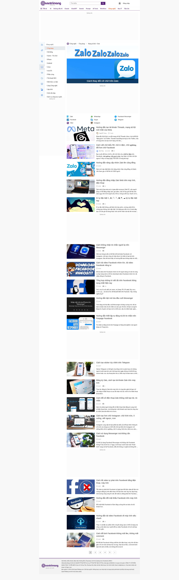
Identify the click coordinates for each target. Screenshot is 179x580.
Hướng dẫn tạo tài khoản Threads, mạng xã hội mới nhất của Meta (116, 128)
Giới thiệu (64, 561)
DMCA (110, 561)
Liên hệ (94, 561)
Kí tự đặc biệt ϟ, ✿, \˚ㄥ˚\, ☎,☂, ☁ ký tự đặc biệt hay (116, 199)
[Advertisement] (89, 27)
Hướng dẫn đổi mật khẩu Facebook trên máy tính (116, 498)
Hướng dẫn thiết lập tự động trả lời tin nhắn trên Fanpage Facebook (116, 317)
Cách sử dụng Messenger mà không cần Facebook (113, 434)
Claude (67, 8)
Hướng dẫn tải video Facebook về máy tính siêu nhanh (116, 517)
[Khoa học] (42, 95)
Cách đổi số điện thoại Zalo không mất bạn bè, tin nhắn (116, 399)
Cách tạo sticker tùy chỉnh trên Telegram (113, 363)
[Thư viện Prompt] (42, 50)
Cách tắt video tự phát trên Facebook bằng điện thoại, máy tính (116, 481)
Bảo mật (76, 561)
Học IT (120, 8)
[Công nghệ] (42, 67)
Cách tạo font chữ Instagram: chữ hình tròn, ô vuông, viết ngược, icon (115, 417)
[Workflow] (42, 61)
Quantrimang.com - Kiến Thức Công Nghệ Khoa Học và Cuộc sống (52, 3)
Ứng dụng (82, 43)
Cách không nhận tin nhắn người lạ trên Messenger (112, 246)
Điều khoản (70, 561)
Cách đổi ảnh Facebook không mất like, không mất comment (117, 534)
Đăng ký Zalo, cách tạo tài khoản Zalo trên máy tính (115, 381)
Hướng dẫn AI (58, 8)
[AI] (42, 45)
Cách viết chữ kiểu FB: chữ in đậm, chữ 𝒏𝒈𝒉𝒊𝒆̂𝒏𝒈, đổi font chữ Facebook (116, 146)
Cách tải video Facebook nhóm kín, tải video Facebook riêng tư (114, 264)
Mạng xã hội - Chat (94, 43)
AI (50, 8)
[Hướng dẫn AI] (42, 56)
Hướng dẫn (82, 561)
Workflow (103, 8)
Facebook (105, 561)
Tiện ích (126, 8)
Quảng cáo (99, 561)
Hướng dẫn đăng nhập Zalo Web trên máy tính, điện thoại (116, 181)
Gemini (81, 8)
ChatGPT (74, 8)
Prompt (88, 8)
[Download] (42, 78)
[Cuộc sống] (42, 89)
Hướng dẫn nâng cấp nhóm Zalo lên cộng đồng (115, 163)
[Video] (42, 84)
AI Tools (95, 8)
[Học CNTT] (42, 73)
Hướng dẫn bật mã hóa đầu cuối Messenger (114, 298)
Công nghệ (112, 8)
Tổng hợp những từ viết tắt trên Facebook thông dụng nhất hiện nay (116, 281)
